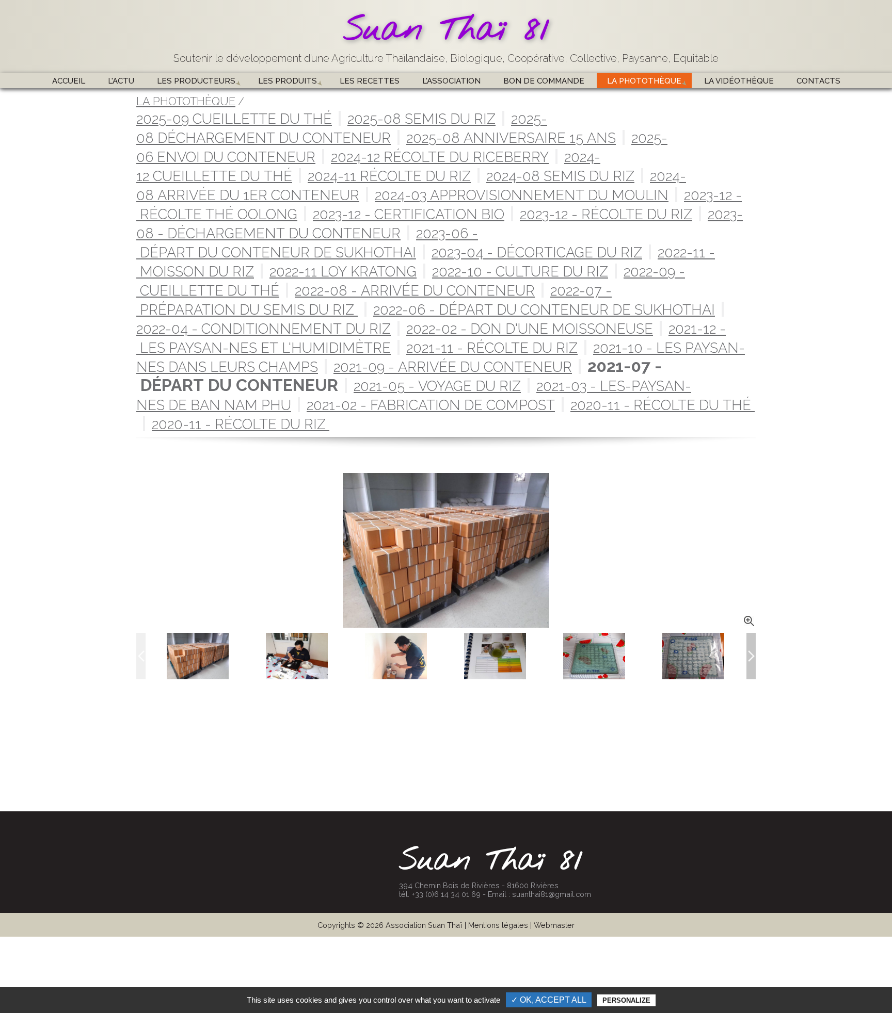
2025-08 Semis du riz (421, 118)
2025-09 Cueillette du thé (234, 118)
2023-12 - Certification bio (408, 214)
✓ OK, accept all (548, 999)
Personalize (626, 1000)
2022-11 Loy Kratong (343, 271)
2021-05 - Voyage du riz (437, 386)
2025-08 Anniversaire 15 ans (511, 137)
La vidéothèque (739, 81)
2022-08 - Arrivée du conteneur (415, 290)
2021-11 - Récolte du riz (492, 347)
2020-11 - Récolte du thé (662, 405)
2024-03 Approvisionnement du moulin (521, 195)
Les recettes (370, 81)
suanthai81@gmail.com (551, 894)
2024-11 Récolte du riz (389, 176)
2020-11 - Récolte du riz (240, 424)
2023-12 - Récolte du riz (606, 214)
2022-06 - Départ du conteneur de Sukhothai (544, 309)
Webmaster (554, 925)
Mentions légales (498, 925)
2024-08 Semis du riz (560, 176)
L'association (451, 81)
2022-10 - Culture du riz (520, 271)
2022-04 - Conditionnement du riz (263, 328)
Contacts (818, 81)
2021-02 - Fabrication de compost (431, 405)
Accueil (68, 81)
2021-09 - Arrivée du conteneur (452, 366)
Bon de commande (543, 81)
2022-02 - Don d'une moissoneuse (529, 328)
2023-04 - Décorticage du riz (537, 252)
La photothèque (644, 81)
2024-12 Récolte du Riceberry (440, 157)
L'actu (121, 81)
